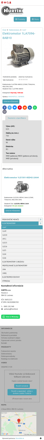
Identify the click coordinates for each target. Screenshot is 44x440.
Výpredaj (6, 281)
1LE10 (4, 235)
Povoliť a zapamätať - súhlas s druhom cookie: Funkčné (22, 392)
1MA (4, 269)
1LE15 (4, 243)
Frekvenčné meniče (10, 219)
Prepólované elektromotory (14, 265)
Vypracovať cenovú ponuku (11, 340)
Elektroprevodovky (11, 277)
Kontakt (4, 343)
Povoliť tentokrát (22, 386)
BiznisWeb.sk (20, 438)
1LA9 (4, 231)
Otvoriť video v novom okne (23, 399)
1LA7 (4, 227)
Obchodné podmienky (9, 333)
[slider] (23, 79)
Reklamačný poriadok (9, 335)
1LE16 (4, 246)
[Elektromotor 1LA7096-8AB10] (22, 56)
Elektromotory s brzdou (13, 262)
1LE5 (4, 250)
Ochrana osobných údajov (10, 338)
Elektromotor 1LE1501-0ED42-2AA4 (21, 177)
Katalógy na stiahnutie (9, 359)
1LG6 (4, 258)
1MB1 (4, 273)
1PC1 (4, 239)
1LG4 (4, 254)
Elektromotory (8, 223)
